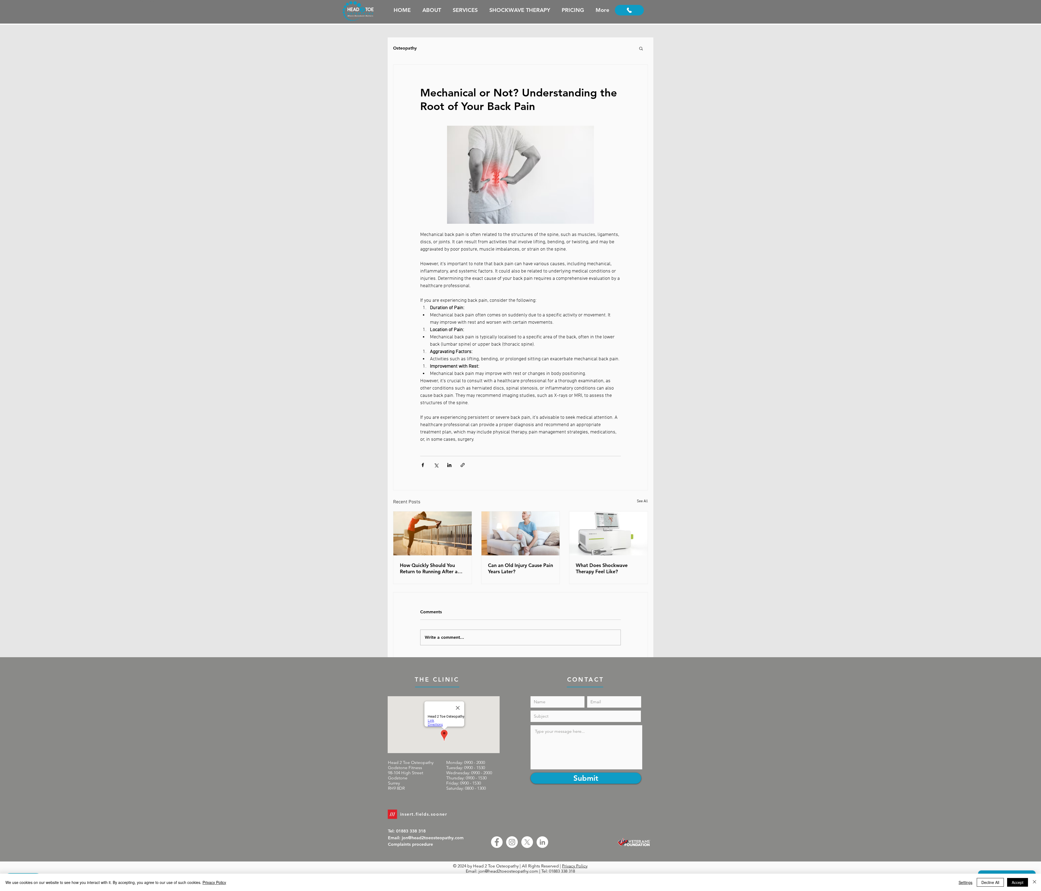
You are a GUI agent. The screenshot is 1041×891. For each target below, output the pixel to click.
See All (642, 501)
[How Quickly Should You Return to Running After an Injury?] (432, 533)
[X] (527, 842)
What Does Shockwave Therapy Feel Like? (602, 568)
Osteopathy (405, 48)
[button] (641, 48)
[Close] (1034, 882)
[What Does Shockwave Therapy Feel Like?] (608, 533)
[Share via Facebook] (422, 465)
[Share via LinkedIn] (449, 465)
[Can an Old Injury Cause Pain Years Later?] (520, 533)
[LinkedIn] (542, 842)
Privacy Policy (574, 866)
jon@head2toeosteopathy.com (508, 871)
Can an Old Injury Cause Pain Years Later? (520, 568)
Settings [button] (965, 882)
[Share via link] (462, 465)
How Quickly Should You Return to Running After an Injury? (430, 568)
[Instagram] (512, 842)
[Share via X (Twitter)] (436, 465)
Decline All (990, 882)
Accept (1017, 882)
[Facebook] (497, 842)
